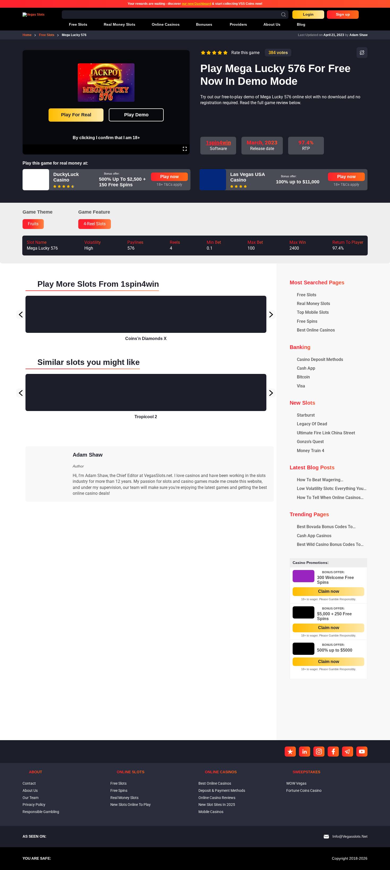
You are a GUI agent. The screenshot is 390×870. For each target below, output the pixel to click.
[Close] (184, 53)
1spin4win (218, 142)
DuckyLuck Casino (66, 177)
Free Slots (118, 783)
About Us (30, 790)
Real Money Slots (124, 798)
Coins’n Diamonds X (146, 338)
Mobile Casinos (210, 812)
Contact (29, 783)
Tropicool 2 (146, 416)
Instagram (318, 752)
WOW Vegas (296, 783)
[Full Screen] (185, 149)
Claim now (328, 591)
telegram (347, 752)
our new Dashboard (196, 4)
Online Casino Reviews (216, 798)
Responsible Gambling (41, 812)
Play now (169, 176)
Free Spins (118, 790)
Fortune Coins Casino (304, 790)
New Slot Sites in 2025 (216, 804)
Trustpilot (290, 752)
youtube (361, 752)
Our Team (30, 798)
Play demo (136, 114)
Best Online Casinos (214, 783)
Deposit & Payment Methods (221, 790)
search (283, 14)
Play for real (76, 114)
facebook (333, 752)
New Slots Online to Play (130, 804)
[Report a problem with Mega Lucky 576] (362, 52)
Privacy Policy (34, 804)
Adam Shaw (358, 35)
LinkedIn (304, 752)
